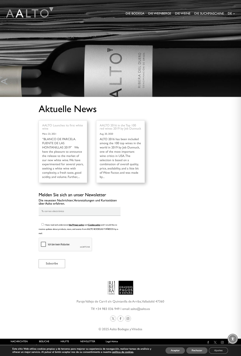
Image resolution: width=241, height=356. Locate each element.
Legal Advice (112, 341)
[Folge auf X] (113, 319)
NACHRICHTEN (19, 341)
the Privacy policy (76, 225)
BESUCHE (44, 341)
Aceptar (175, 350)
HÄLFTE (65, 341)
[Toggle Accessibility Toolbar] (232, 339)
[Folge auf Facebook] (120, 319)
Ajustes (218, 350)
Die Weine (182, 13)
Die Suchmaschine (209, 13)
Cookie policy (94, 225)
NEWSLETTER (87, 341)
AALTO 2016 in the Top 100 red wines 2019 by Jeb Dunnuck (120, 127)
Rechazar (197, 350)
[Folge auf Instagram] (128, 319)
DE (230, 13)
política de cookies (122, 352)
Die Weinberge (159, 13)
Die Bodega (135, 13)
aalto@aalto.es (140, 309)
